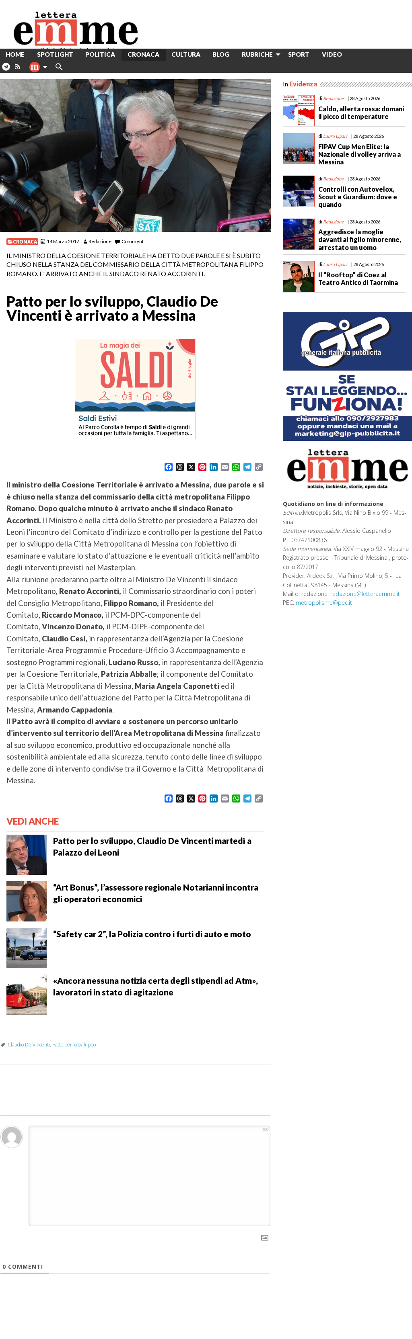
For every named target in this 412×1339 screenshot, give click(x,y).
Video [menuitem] (332, 54)
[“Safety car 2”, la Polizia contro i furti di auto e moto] (26, 946)
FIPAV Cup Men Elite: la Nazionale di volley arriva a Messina (359, 154)
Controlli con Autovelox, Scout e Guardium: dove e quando (357, 196)
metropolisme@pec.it (324, 602)
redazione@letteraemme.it (365, 594)
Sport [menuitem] (298, 54)
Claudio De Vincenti (29, 1044)
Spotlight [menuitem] (55, 54)
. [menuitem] (6, 70)
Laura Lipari (335, 136)
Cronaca (25, 241)
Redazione (100, 241)
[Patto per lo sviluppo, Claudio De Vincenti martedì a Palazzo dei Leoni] (26, 853)
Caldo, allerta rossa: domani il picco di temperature (361, 112)
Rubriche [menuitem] (257, 54)
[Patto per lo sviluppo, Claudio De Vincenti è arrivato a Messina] (135, 155)
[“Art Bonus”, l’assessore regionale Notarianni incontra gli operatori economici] (26, 900)
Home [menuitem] (15, 54)
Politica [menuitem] (100, 54)
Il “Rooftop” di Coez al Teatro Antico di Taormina (358, 278)
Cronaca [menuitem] (143, 54)
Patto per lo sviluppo (74, 1044)
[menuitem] (354, 54)
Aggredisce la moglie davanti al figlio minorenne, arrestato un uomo (359, 239)
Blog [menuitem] (220, 54)
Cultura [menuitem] (185, 54)
